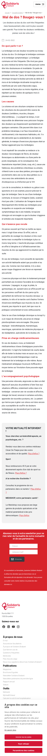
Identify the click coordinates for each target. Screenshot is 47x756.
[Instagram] (18, 627)
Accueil (7, 13)
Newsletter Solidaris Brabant (13, 676)
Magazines (7, 669)
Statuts (5, 685)
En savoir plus (10, 730)
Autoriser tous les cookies (23, 737)
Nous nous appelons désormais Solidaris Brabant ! (22, 662)
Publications (10, 665)
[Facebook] (4, 627)
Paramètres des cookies (23, 750)
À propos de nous (13, 636)
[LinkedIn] (8, 627)
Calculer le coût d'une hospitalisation (17, 698)
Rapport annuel (9, 682)
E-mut (5, 641)
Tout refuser (23, 744)
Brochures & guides (10, 672)
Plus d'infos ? (33, 453)
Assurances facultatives (12, 644)
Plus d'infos (24, 515)
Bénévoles (7, 656)
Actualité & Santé (17, 13)
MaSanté (6, 692)
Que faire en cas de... (10, 650)
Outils (6, 688)
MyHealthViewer (9, 695)
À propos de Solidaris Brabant (14, 647)
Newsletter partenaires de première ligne (18, 679)
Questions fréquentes (11, 653)
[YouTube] (13, 627)
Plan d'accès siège (10, 659)
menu (37, 4)
